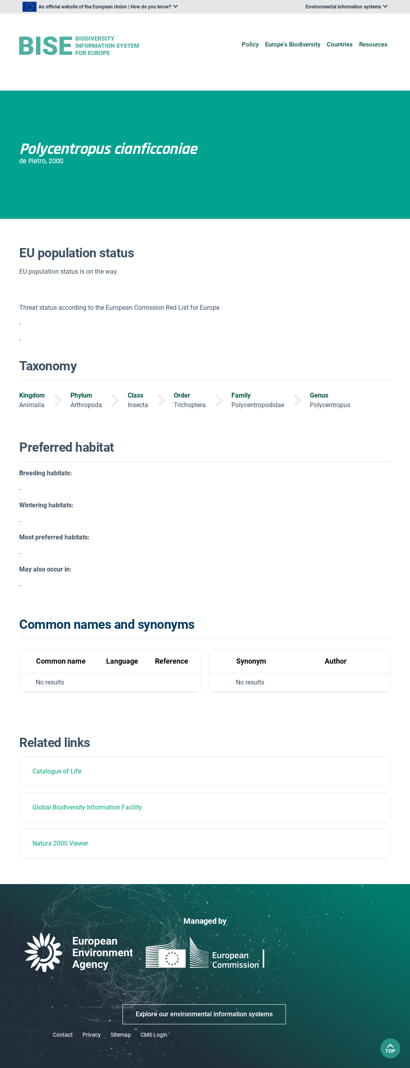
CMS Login (154, 1035)
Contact (63, 1035)
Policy (250, 44)
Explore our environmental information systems (204, 1014)
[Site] (79, 46)
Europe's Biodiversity (292, 44)
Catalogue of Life (56, 771)
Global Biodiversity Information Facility (87, 807)
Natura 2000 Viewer (60, 843)
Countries (340, 44)
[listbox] (100, 7)
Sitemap (121, 1035)
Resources (373, 44)
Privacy (91, 1035)
